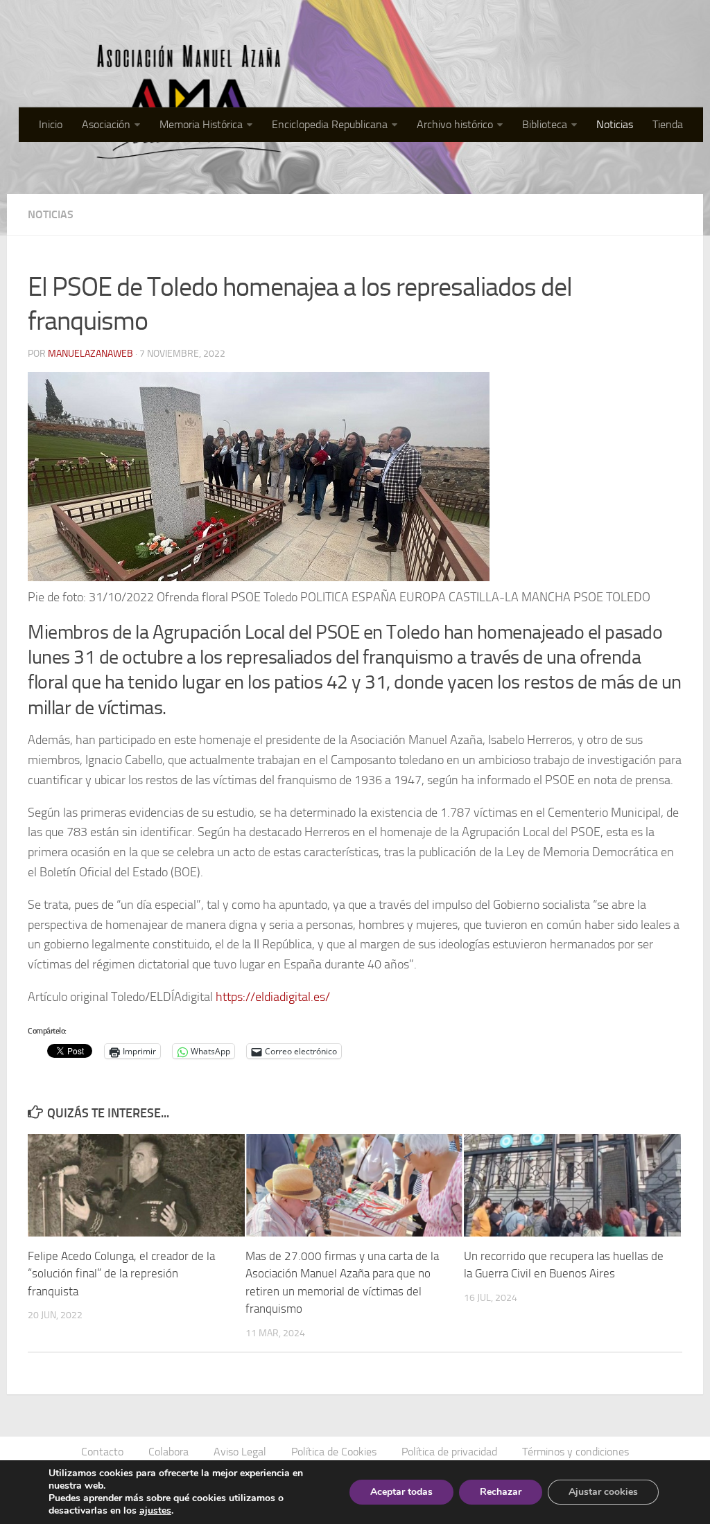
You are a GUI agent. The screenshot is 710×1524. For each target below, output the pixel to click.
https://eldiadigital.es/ (273, 996)
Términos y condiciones (575, 1451)
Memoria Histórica (201, 124)
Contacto (102, 1451)
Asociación (106, 124)
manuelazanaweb (90, 354)
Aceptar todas (401, 1491)
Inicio (50, 124)
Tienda (667, 124)
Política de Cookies (333, 1451)
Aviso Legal (240, 1451)
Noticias (614, 124)
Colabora (168, 1451)
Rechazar (500, 1491)
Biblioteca (544, 124)
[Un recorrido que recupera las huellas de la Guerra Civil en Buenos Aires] (572, 1185)
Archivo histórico (455, 124)
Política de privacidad (449, 1451)
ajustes (155, 1511)
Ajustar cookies (603, 1491)
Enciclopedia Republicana (330, 124)
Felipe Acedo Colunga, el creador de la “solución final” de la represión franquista (121, 1273)
